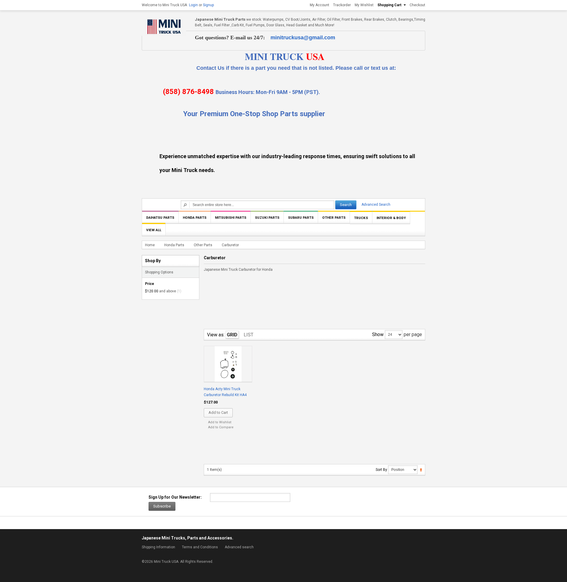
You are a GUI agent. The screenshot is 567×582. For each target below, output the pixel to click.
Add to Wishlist (219, 422)
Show (378, 334)
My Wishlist (364, 5)
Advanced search (239, 547)
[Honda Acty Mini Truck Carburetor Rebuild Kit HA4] (228, 364)
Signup (208, 5)
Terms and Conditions (200, 547)
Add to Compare (221, 427)
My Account (319, 5)
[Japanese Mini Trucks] (164, 26)
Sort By (381, 470)
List (248, 335)
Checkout (417, 5)
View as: (215, 335)
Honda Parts (174, 245)
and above (160, 291)
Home (150, 245)
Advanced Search (375, 204)
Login (193, 5)
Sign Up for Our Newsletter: (175, 497)
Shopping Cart (389, 5)
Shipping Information (158, 547)
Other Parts (203, 245)
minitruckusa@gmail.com (303, 37)
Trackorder (342, 5)
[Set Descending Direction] (421, 470)
